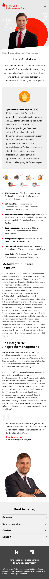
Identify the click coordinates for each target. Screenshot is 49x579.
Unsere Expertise (17, 53)
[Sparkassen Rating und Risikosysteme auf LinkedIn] (32, 552)
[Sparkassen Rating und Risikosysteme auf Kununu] (17, 552)
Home (4, 53)
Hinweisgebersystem (24, 563)
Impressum (16, 560)
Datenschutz (32, 560)
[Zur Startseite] (14, 6)
